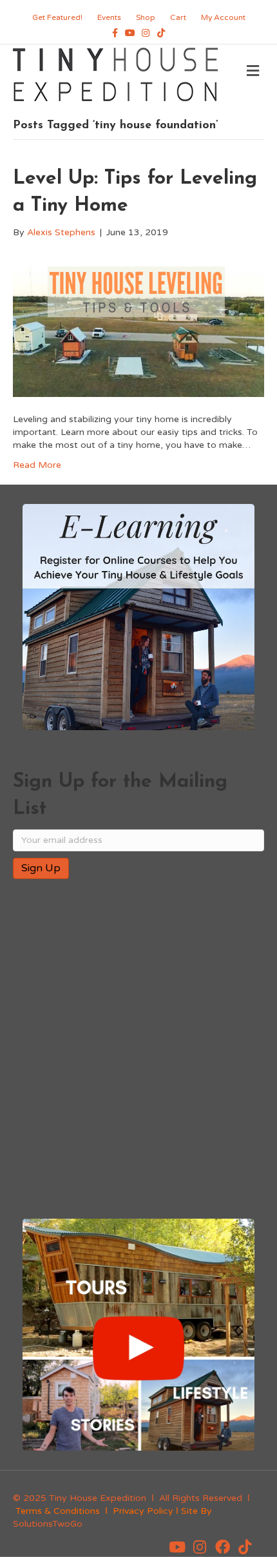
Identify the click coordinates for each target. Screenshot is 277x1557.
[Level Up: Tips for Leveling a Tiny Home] (138, 325)
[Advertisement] (138, 1049)
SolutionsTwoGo (47, 1523)
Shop (145, 17)
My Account (223, 17)
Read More (37, 464)
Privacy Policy (143, 1510)
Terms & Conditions (57, 1510)
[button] (177, 1546)
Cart (178, 17)
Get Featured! (57, 17)
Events (109, 17)
